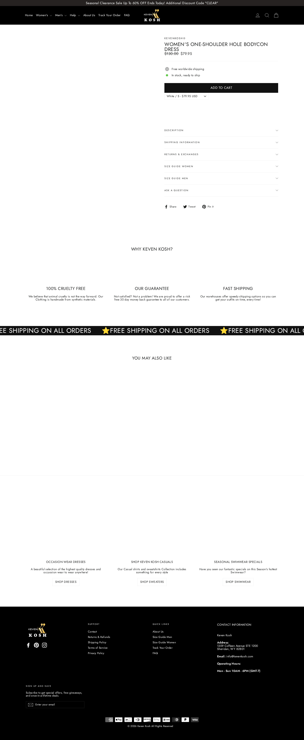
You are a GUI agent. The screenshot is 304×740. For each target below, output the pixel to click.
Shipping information (182, 142)
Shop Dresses (66, 582)
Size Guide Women (178, 166)
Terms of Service (98, 648)
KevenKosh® (175, 38)
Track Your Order (109, 15)
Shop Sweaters (152, 582)
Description (174, 130)
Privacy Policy (96, 653)
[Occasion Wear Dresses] (66, 526)
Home (29, 15)
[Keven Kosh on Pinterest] (36, 645)
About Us (89, 15)
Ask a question (176, 190)
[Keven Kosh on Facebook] (28, 645)
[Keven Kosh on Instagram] (44, 645)
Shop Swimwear (238, 582)
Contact (92, 632)
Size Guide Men (176, 178)
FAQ (127, 15)
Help (73, 15)
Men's (59, 15)
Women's (42, 15)
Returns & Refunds (99, 637)
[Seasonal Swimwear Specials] (238, 526)
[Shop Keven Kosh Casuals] (152, 526)
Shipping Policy (97, 642)
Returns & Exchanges (181, 154)
